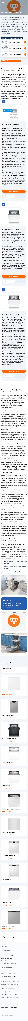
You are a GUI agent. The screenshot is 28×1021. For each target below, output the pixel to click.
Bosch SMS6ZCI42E (8, 715)
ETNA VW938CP (7, 785)
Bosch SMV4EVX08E (10, 229)
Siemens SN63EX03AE (9, 739)
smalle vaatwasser (16, 418)
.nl (3, 2)
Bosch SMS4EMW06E (8, 832)
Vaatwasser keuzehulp (7, 1011)
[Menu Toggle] (26, 2)
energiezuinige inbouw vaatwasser (12, 446)
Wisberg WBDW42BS (8, 926)
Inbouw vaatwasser (6, 967)
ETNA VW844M (6, 668)
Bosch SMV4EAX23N (10, 315)
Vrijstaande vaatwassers (8, 988)
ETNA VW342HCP (7, 762)
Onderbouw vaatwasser (8, 1001)
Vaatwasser (4, 946)
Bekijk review (14, 191)
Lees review (8, 671)
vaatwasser (4, 77)
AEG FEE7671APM (7, 879)
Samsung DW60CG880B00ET (11, 809)
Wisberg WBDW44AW (9, 692)
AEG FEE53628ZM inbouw (10, 856)
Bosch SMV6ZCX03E (10, 125)
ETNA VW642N (6, 902)
